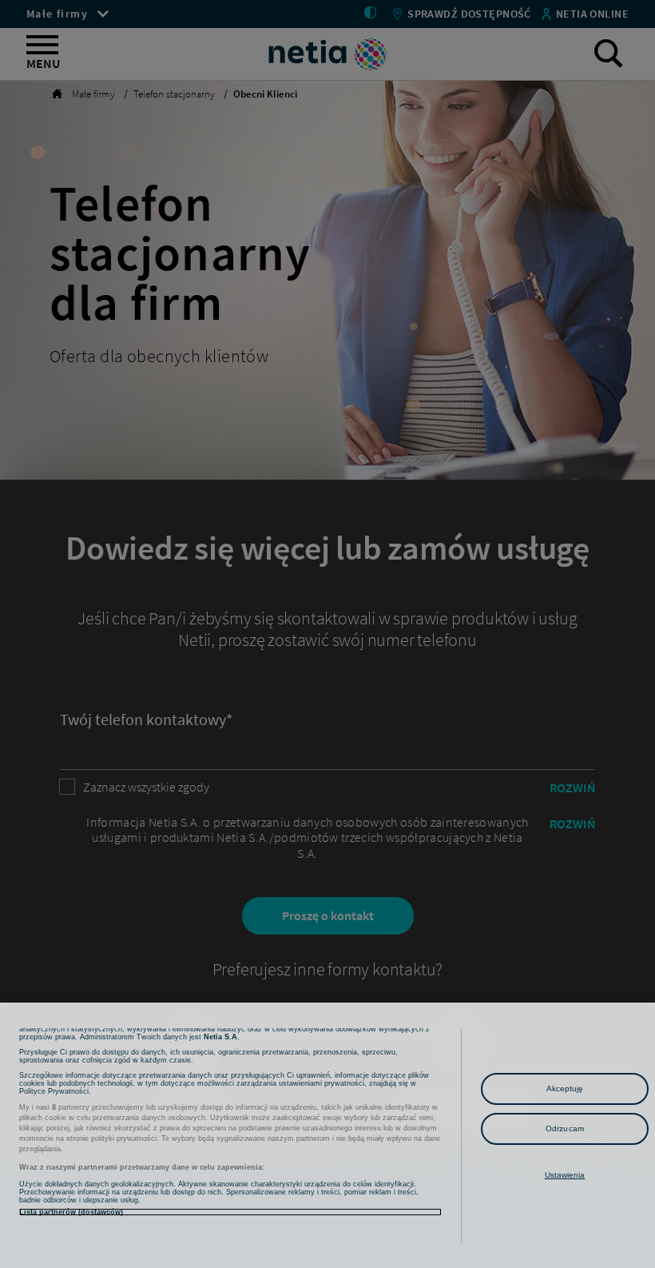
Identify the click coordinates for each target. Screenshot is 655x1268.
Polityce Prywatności (54, 1091)
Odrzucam (565, 1128)
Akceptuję (565, 1088)
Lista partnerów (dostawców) (71, 1212)
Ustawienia (565, 1174)
